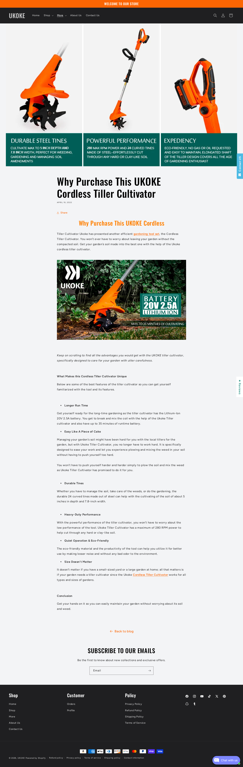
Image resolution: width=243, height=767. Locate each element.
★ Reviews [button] (239, 386)
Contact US (239, 164)
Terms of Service (135, 722)
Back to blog (124, 631)
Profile (71, 710)
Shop (12, 710)
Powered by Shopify (36, 758)
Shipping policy (112, 758)
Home (12, 704)
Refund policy (56, 758)
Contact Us (16, 729)
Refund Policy (133, 710)
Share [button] (64, 212)
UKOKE (21, 758)
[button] (48, 15)
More (12, 716)
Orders (71, 704)
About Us (14, 722)
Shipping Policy (134, 716)
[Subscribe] (149, 670)
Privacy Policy (133, 704)
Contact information (134, 758)
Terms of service (92, 758)
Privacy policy (74, 758)
